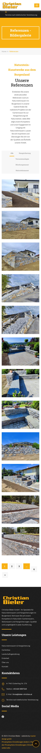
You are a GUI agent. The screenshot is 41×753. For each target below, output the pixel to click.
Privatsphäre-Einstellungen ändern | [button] (16, 742)
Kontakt (5, 666)
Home (4, 51)
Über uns (5, 662)
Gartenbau (6, 650)
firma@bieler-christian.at (22, 694)
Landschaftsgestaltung (10, 654)
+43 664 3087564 (20, 689)
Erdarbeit (5, 658)
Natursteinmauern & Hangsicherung (16, 646)
